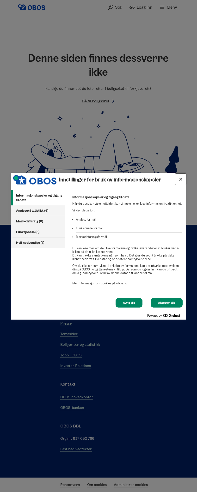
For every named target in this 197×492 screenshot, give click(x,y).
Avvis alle (129, 302)
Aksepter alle (166, 302)
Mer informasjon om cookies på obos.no (99, 283)
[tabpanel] (127, 243)
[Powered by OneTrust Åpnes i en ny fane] (165, 317)
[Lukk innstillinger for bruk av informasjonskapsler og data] (180, 179)
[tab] (38, 197)
